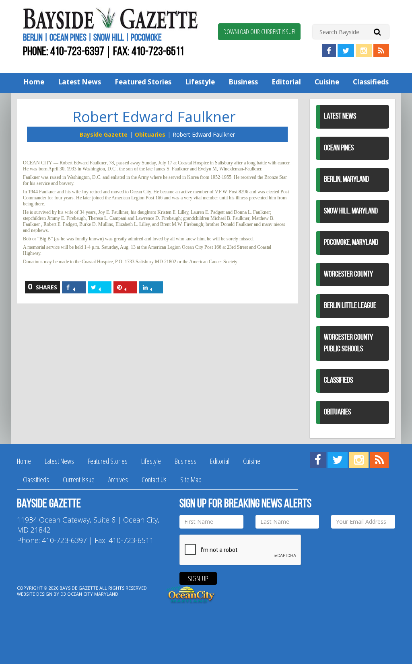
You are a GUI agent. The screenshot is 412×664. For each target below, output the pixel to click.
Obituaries (150, 134)
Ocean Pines (339, 148)
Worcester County (348, 275)
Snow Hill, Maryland (351, 211)
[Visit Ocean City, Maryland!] (191, 593)
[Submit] (377, 31)
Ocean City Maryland (92, 594)
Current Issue (79, 479)
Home (33, 81)
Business (243, 81)
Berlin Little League (350, 306)
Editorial (286, 81)
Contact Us (154, 479)
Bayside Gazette (104, 134)
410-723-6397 (77, 52)
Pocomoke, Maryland (351, 243)
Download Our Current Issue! (259, 31)
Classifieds (371, 81)
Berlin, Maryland (346, 180)
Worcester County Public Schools (348, 343)
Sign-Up (198, 578)
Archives (118, 479)
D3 (63, 594)
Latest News (79, 81)
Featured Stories (143, 81)
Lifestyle (200, 81)
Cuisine (327, 81)
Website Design (34, 594)
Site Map (191, 479)
